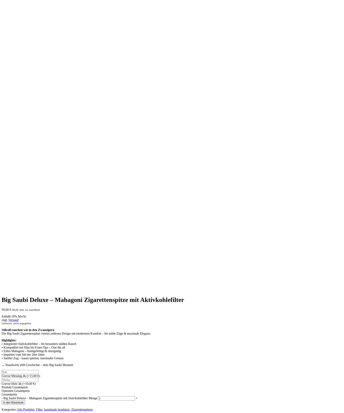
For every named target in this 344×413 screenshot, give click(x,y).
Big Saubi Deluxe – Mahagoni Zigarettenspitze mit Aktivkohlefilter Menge (50, 398)
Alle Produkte (25, 409)
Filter (39, 409)
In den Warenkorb (13, 402)
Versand (13, 320)
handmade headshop (57, 409)
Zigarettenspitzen (82, 409)
